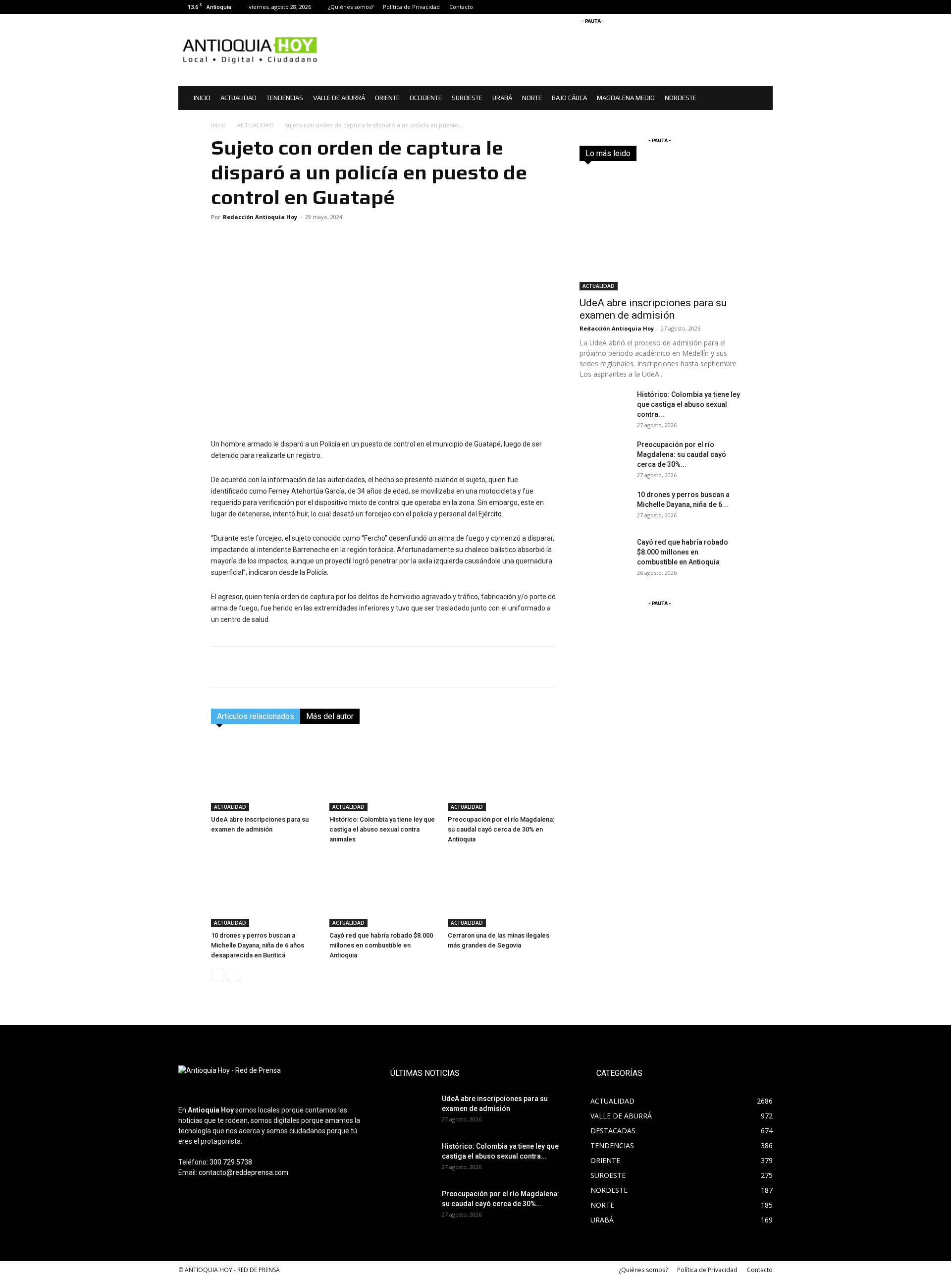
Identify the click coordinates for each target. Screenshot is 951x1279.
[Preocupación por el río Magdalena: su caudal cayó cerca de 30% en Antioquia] (502, 774)
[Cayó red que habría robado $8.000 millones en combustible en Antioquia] (383, 890)
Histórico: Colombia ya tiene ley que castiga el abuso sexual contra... (688, 404)
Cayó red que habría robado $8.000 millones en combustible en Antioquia (381, 945)
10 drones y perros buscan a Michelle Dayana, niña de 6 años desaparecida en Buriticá (257, 945)
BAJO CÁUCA (569, 98)
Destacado (667, 153)
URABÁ (502, 98)
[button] (761, 99)
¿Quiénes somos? (350, 6)
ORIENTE (387, 98)
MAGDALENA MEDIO (626, 98)
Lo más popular (717, 153)
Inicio (218, 125)
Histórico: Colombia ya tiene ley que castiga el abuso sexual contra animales (382, 829)
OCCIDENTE (426, 98)
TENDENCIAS (284, 98)
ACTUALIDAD (238, 98)
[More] (545, 667)
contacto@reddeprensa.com (243, 1172)
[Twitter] (765, 7)
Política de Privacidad (411, 6)
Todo (632, 153)
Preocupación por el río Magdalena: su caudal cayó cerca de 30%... (681, 454)
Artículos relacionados (255, 716)
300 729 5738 (231, 1162)
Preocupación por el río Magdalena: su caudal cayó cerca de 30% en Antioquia (501, 829)
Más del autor (330, 716)
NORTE (532, 98)
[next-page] (233, 975)
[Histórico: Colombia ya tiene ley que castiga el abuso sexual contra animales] (383, 774)
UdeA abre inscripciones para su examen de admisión (653, 309)
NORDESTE (680, 98)
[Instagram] (748, 7)
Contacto (461, 6)
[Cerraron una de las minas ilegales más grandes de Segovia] (502, 890)
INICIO (202, 98)
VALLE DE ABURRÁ (339, 98)
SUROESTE (467, 98)
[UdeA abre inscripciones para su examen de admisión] (265, 774)
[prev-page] (217, 975)
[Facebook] (732, 7)
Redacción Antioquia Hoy (260, 217)
